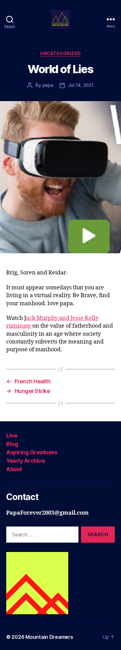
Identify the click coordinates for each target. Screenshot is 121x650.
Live (11, 435)
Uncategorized (60, 53)
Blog (12, 444)
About (14, 469)
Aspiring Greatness (31, 452)
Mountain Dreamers (49, 637)
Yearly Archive (25, 460)
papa (48, 85)
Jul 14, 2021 (81, 85)
